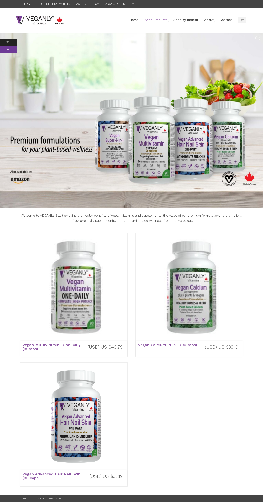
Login (28, 4)
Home (134, 20)
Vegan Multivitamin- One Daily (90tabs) (52, 347)
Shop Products (156, 20)
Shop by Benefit (185, 20)
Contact (226, 20)
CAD (11, 42)
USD (11, 49)
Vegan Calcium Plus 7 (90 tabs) (167, 345)
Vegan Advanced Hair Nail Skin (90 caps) (51, 476)
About (209, 20)
